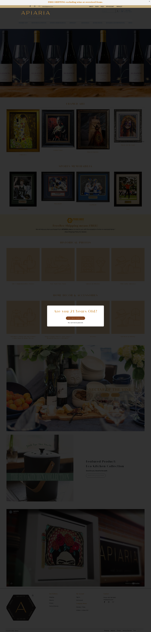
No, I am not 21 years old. (75, 322)
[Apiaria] (48, 14)
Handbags (85, 23)
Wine (130, 23)
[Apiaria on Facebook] (30, 6)
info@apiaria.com (47, 6)
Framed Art (23, 23)
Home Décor (97, 23)
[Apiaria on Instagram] (35, 6)
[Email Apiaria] (39, 6)
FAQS (102, 6)
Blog (97, 6)
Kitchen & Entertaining (115, 23)
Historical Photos (38, 23)
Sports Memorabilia (58, 23)
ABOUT (91, 6)
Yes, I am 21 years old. (76, 318)
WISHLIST (119, 6)
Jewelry (72, 23)
